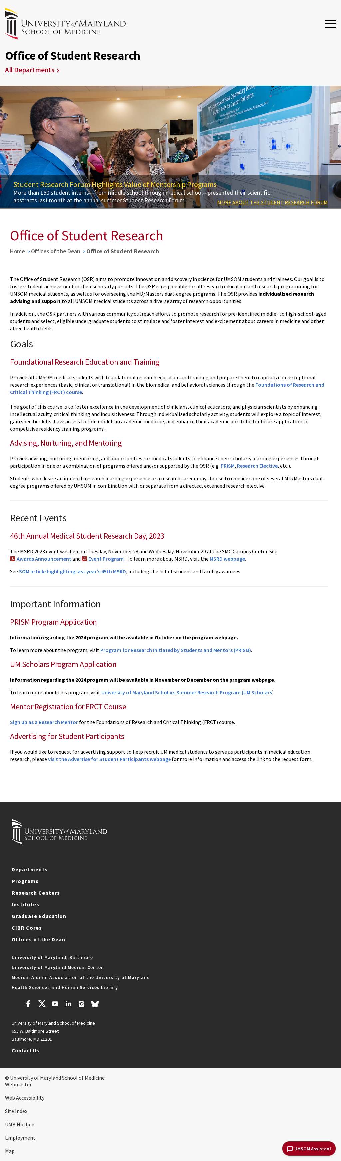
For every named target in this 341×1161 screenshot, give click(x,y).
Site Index (16, 1111)
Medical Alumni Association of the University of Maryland (81, 977)
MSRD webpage (227, 558)
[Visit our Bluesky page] (95, 1005)
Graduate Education (39, 916)
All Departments (29, 69)
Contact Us (25, 1050)
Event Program (106, 558)
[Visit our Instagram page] (81, 1004)
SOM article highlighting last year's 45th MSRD (72, 571)
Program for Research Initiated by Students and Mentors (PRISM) (175, 650)
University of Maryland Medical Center (57, 967)
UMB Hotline (19, 1124)
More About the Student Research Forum (272, 202)
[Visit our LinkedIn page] (68, 1004)
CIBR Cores (27, 927)
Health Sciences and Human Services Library (65, 987)
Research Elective (257, 465)
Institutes (25, 904)
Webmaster (18, 1084)
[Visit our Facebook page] (28, 1004)
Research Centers (36, 892)
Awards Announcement (44, 558)
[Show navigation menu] (330, 24)
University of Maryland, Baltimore (52, 957)
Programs (25, 881)
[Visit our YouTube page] (55, 1004)
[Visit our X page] (41, 1004)
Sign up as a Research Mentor (44, 722)
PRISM (228, 465)
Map (10, 1151)
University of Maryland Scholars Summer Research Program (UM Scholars (186, 692)
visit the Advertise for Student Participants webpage (109, 759)
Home (17, 251)
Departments (30, 869)
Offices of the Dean (55, 251)
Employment (20, 1137)
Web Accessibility (24, 1097)
